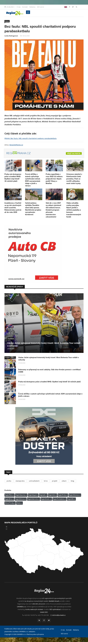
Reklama (32, 7)
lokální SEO (44, 612)
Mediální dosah (54, 601)
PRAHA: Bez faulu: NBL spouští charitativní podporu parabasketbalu (30, 138)
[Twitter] (73, 7)
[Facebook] (65, 7)
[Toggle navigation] (28, 12)
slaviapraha (20, 481)
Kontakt (25, 7)
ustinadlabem (34, 481)
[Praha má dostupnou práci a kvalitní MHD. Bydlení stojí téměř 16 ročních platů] (13, 165)
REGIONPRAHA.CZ (16, 145)
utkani (64, 481)
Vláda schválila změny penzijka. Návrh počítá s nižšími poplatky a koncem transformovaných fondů (73, 210)
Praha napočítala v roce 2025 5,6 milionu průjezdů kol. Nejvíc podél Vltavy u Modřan (54, 178)
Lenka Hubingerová (11, 36)
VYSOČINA (7, 369)
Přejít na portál (74, 153)
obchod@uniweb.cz (59, 615)
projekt (54, 481)
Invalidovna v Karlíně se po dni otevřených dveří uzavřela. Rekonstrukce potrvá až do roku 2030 (12, 207)
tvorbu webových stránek (34, 609)
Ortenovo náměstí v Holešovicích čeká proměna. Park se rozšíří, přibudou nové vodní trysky (74, 178)
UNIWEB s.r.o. (21, 607)
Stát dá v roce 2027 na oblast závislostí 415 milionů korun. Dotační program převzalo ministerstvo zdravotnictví (53, 210)
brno (46, 481)
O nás (19, 7)
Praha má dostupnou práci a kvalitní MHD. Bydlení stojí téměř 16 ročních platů (49, 382)
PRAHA (7, 21)
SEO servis (40, 7)
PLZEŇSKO (11, 339)
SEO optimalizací (55, 609)
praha (9, 481)
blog (72, 481)
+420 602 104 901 (29, 615)
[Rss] (76, 7)
